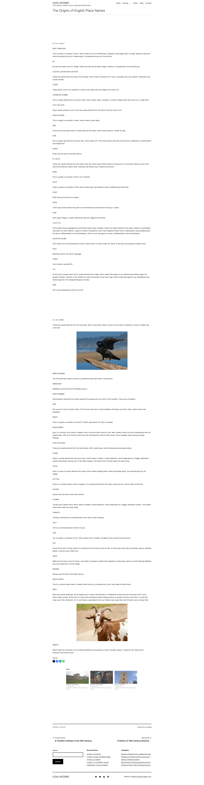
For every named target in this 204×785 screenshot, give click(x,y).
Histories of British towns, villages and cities (136, 754)
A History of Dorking (94, 754)
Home (118, 3)
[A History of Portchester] (77, 677)
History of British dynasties (130, 759)
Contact (148, 3)
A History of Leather (93, 759)
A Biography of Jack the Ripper (97, 765)
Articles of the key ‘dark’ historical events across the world (141, 765)
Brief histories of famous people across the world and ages (141, 762)
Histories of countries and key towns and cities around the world (143, 757)
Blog (141, 3)
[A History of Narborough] (101, 677)
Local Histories (61, 3)
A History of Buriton (120, 684)
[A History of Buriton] (126, 677)
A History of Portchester (72, 684)
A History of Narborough (96, 684)
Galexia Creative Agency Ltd (141, 776)
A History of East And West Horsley (99, 757)
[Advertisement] (102, 28)
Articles (125, 3)
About (135, 3)
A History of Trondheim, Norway (98, 762)
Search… (56, 750)
